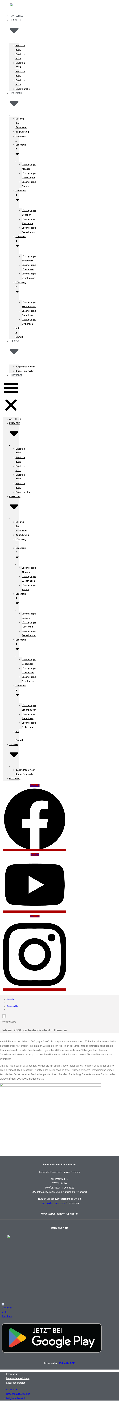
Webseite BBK (67, 1363)
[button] (11, 397)
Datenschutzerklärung (18, 1378)
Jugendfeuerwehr (25, 366)
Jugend (15, 341)
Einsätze (16, 20)
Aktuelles (15, 419)
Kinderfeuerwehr (24, 371)
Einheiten (16, 93)
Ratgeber (16, 375)
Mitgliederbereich (15, 1382)
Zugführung (22, 131)
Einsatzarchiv (22, 89)
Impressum (12, 1374)
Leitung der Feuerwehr (52, 1203)
